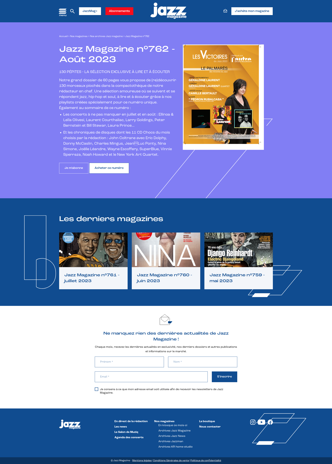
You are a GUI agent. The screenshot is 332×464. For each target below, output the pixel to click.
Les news (120, 426)
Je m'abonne (73, 168)
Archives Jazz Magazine (174, 430)
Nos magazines (164, 421)
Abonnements (119, 11)
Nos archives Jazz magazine (106, 36)
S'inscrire (224, 376)
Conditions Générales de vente (171, 460)
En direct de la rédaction (131, 421)
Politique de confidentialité (205, 460)
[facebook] (270, 424)
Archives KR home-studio (175, 446)
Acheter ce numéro (109, 168)
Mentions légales (142, 460)
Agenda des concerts (129, 437)
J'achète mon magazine (252, 11)
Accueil (63, 36)
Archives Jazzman (170, 441)
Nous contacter (210, 426)
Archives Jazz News (171, 436)
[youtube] (261, 424)
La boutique (207, 421)
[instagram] (252, 424)
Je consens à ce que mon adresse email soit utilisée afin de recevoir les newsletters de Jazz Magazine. (161, 391)
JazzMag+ (90, 11)
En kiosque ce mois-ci (172, 425)
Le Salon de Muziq (126, 432)
